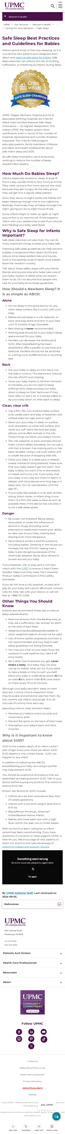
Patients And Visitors (17, 953)
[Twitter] (31, 1046)
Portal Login (52, 1130)
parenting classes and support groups (25, 846)
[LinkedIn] (31, 1032)
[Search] (53, 6)
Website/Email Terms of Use (32, 1068)
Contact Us (32, 1061)
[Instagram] (19, 1039)
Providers (26, 1130)
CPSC (24, 568)
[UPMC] (14, 6)
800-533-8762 (11, 945)
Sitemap (32, 1095)
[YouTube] (44, 1032)
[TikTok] (44, 1039)
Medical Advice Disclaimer (32, 1074)
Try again (32, 876)
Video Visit (39, 1130)
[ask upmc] (56, 1116)
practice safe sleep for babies (33, 57)
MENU (60, 2)
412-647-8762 (10, 941)
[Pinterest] (31, 1039)
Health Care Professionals (20, 962)
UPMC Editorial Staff (19, 893)
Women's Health (18, 16)
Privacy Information (32, 1081)
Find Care (13, 1130)
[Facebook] (19, 1032)
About (7, 982)
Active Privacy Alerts (32, 1088)
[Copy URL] (33, 869)
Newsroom (10, 972)
